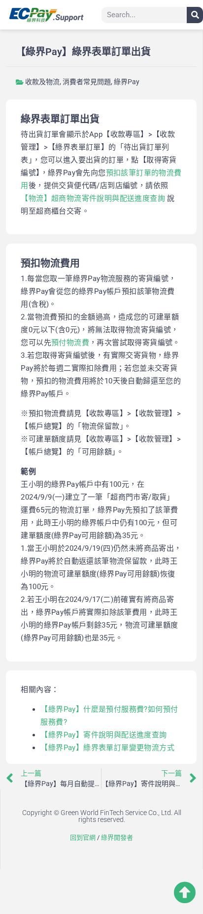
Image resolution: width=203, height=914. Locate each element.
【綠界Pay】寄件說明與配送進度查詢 (103, 734)
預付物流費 (70, 342)
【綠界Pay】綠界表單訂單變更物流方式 (107, 747)
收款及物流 (42, 82)
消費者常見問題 (87, 82)
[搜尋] (195, 15)
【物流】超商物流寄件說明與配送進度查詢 (93, 198)
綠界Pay (126, 82)
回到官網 (83, 837)
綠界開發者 (117, 837)
